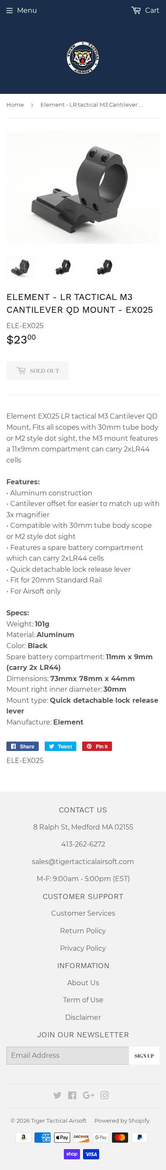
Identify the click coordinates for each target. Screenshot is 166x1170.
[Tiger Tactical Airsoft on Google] (88, 1096)
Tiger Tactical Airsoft (58, 1120)
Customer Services (83, 913)
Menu (27, 10)
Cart (151, 10)
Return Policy (83, 931)
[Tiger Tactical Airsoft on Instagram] (104, 1096)
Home (15, 104)
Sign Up (144, 1055)
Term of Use (83, 1000)
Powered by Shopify (121, 1120)
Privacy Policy (83, 948)
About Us (83, 983)
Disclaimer (83, 1017)
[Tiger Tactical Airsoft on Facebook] (72, 1096)
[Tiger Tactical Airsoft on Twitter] (57, 1096)
